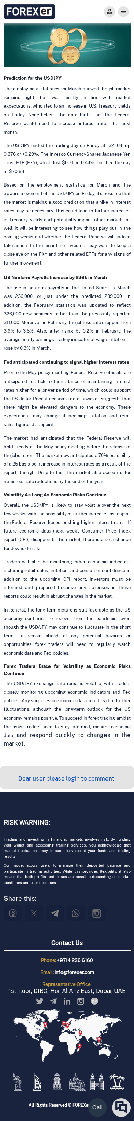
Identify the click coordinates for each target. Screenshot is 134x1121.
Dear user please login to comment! (67, 778)
